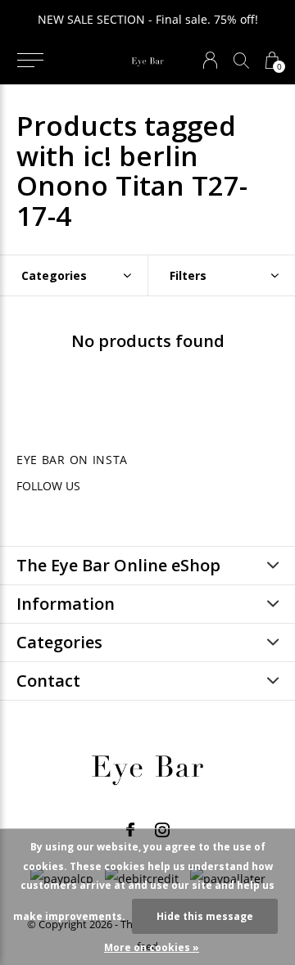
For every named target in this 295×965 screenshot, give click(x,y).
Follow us (48, 486)
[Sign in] (210, 60)
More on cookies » (151, 947)
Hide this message (205, 916)
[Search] (241, 60)
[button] (30, 60)
